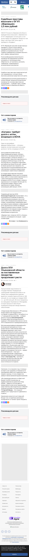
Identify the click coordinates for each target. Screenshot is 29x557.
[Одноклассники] (8, 88)
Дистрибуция (13, 16)
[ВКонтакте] (6, 88)
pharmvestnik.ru (15, 542)
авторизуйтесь (18, 121)
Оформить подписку (20, 500)
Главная (2, 16)
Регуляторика (5, 488)
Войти (23, 2)
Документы (5, 506)
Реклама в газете (19, 506)
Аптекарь (4, 512)
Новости (7, 16)
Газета (17, 497)
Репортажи (18, 486)
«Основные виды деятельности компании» (14, 523)
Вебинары (18, 488)
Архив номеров (19, 503)
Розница (12, 129)
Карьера (4, 500)
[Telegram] (2, 88)
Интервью (18, 494)
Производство (6, 491)
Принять (14, 554)
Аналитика (5, 503)
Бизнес (4, 509)
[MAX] (4, 88)
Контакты (17, 512)
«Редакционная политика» (14, 524)
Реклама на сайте (20, 509)
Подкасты (18, 491)
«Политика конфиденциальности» (14, 521)
